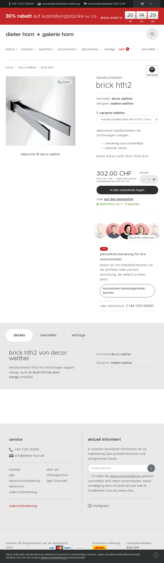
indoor (10, 49)
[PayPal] (68, 548)
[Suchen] (152, 34)
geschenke (90, 49)
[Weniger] (144, 179)
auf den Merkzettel (118, 199)
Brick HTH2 (47, 67)
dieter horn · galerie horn (39, 34)
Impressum (16, 486)
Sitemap (14, 469)
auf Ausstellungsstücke (51, 16)
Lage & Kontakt (57, 480)
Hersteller (148, 49)
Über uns (53, 469)
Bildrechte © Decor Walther (40, 154)
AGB (12, 475)
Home (9, 67)
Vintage (109, 49)
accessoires (67, 49)
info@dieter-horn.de (29, 455)
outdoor (27, 49)
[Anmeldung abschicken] (151, 468)
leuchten (45, 49)
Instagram (101, 506)
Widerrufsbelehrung (23, 492)
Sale (121, 49)
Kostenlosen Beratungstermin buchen (124, 290)
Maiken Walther (122, 103)
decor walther (27, 67)
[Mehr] (154, 179)
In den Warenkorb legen (127, 190)
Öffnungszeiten (57, 475)
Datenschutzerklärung (24, 480)
